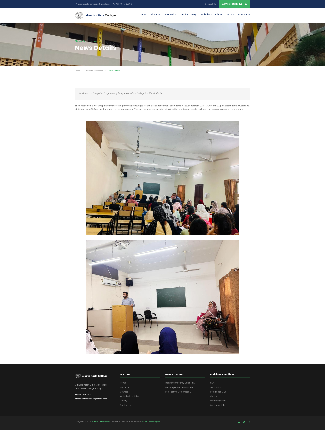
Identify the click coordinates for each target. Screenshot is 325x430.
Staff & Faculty (188, 14)
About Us (155, 14)
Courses (124, 391)
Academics (170, 14)
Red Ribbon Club (218, 391)
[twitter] (244, 422)
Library (213, 396)
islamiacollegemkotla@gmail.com (91, 398)
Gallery (230, 14)
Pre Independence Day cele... (179, 387)
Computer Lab (217, 405)
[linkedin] (239, 422)
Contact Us (210, 4)
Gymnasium (216, 387)
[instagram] (249, 422)
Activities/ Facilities (129, 396)
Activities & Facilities (211, 14)
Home (143, 14)
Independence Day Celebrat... (180, 382)
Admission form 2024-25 (234, 4)
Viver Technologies (151, 421)
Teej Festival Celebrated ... (178, 391)
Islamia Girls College (101, 421)
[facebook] (234, 422)
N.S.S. (212, 382)
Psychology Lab (218, 400)
